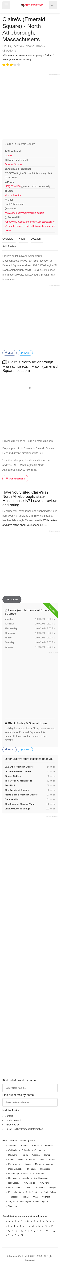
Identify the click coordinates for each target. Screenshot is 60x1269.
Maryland (49, 1164)
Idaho (10, 1159)
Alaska (24, 1145)
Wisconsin (13, 1206)
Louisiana (26, 1164)
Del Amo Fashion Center (18, 771)
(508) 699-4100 (12, 186)
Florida (24, 1155)
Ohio (28, 1187)
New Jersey (13, 1183)
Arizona (35, 1145)
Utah (35, 1197)
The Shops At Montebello (18, 780)
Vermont (46, 1197)
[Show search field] (52, 5)
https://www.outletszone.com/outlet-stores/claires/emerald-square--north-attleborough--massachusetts (30, 226)
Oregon (52, 1187)
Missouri (27, 1173)
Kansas (52, 1159)
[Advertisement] (30, 106)
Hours (22, 238)
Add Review (9, 246)
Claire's (8, 155)
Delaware (12, 1155)
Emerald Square (13, 164)
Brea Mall (10, 785)
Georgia (36, 1155)
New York (44, 1183)
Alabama (12, 1145)
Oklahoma (39, 1187)
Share (10, 353)
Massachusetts (13, 195)
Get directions (16, 478)
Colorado (26, 1150)
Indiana (32, 1159)
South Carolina (32, 1192)
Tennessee (13, 1197)
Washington (25, 1201)
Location (36, 238)
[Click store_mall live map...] (30, 388)
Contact (9, 1116)
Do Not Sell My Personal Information (24, 1129)
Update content (13, 1120)
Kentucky (12, 1164)
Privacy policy (12, 1124)
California (12, 1150)
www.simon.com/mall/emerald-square (24, 212)
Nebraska (12, 1178)
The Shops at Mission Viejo (20, 804)
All (22, 1235)
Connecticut (39, 1150)
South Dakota (50, 1192)
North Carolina (14, 1187)
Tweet (26, 353)
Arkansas (48, 1145)
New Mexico (29, 1183)
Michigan (31, 1169)
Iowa (42, 1159)
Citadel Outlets (13, 776)
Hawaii (47, 1155)
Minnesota (45, 1169)
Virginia (11, 1201)
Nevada (25, 1178)
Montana (40, 1173)
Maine (38, 1164)
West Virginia (41, 1201)
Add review (12, 599)
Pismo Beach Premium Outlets (21, 794)
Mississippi (13, 1173)
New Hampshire (40, 1178)
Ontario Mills (12, 799)
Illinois (21, 1159)
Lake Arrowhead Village (17, 808)
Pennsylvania (14, 1192)
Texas (26, 1197)
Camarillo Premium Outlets (19, 766)
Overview (7, 238)
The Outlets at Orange (17, 790)
